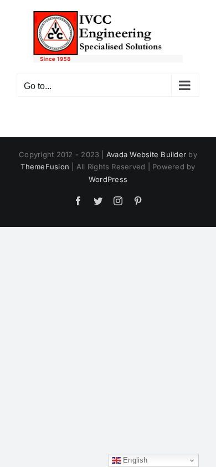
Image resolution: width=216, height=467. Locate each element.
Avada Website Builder (146, 154)
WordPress (108, 179)
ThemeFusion (44, 166)
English (134, 460)
